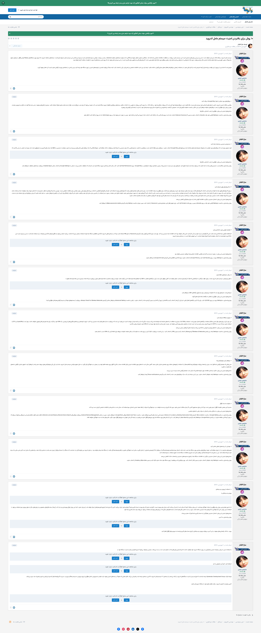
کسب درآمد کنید (206, 17)
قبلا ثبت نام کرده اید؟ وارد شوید (28, 10)
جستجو (211, 22)
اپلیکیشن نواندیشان (220, 17)
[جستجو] (10, 16)
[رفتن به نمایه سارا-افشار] (250, 46)
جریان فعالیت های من (224, 22)
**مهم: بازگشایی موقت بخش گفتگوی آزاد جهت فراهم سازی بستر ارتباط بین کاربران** (132, 3)
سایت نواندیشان (246, 17)
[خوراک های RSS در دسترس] (10, 622)
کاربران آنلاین (237, 22)
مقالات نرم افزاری (230, 46)
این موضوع (18, 17)
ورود (127, 156)
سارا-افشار (240, 44)
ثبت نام (12, 10)
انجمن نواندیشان (234, 17)
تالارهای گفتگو (249, 22)
